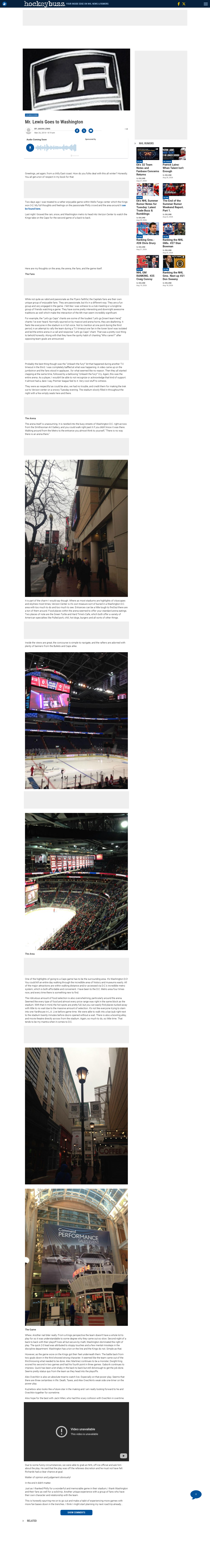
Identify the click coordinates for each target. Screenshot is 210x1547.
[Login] (5, 4)
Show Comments (76, 1512)
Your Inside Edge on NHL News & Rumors (87, 3)
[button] (205, 3)
